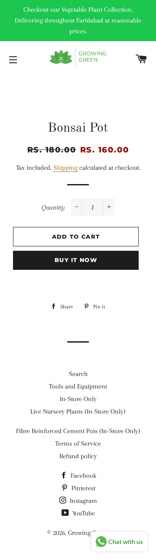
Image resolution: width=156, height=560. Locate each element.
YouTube (83, 513)
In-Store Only (78, 399)
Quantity (53, 207)
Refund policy (78, 456)
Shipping (65, 168)
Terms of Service (78, 443)
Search (78, 374)
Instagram (82, 501)
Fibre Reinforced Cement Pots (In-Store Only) (78, 431)
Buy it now (76, 259)
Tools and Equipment (78, 386)
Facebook (82, 475)
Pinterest (82, 488)
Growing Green (88, 533)
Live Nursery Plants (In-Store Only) (78, 411)
